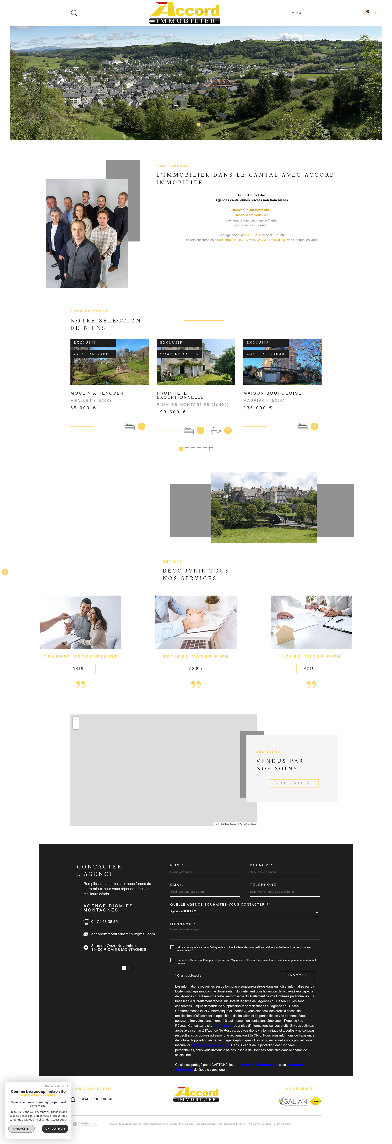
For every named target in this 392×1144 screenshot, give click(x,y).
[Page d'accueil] (184, 13)
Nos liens (253, 1124)
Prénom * (261, 865)
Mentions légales (205, 1124)
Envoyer (297, 975)
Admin (241, 1124)
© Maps (229, 824)
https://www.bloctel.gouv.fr (210, 1045)
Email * (179, 884)
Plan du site (186, 1124)
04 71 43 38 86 (104, 922)
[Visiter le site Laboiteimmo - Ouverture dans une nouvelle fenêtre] (84, 1124)
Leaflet (217, 824)
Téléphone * (265, 884)
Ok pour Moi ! (55, 1129)
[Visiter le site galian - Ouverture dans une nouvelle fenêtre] (292, 1101)
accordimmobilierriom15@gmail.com (123, 934)
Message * (183, 924)
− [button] (76, 726)
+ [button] (76, 719)
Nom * (177, 865)
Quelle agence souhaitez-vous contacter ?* (220, 904)
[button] (188, 124)
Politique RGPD (270, 1124)
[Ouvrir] (74, 13)
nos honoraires (226, 1124)
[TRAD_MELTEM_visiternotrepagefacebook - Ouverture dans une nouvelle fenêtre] (5, 572)
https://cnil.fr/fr (223, 1026)
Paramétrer (21, 1129)
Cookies (286, 1124)
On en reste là (54, 1086)
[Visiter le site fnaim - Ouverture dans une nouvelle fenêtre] (316, 1101)
